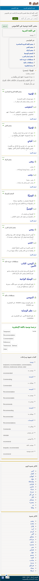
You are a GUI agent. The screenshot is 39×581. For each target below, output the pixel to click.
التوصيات (30, 420)
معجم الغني (29, 47)
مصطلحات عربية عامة (26, 59)
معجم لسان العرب (27, 56)
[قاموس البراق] (33, 3)
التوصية (31, 377)
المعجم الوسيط (28, 53)
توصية (31, 362)
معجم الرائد (29, 50)
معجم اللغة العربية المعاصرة (24, 44)
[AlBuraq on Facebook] (2, 578)
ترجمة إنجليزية (29, 65)
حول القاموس (15, 8)
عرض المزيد (33, 119)
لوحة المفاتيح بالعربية (29, 8)
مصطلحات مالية (28, 62)
